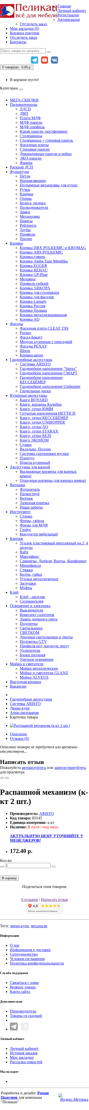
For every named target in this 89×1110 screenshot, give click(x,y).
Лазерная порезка (34, 503)
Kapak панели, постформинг (44, 131)
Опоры (26, 198)
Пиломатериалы (23, 104)
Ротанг (25, 333)
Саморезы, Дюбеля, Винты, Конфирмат (53, 561)
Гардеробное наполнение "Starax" (48, 368)
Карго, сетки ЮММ (36, 409)
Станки (26, 516)
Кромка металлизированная (43, 315)
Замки (25, 212)
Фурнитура (19, 172)
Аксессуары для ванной (30, 467)
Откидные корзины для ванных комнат (53, 480)
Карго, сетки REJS (35, 436)
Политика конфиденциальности (37, 963)
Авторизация (68, 19)
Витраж (26, 498)
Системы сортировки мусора (44, 453)
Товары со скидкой (26, 1016)
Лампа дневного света (38, 619)
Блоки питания (32, 655)
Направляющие (33, 180)
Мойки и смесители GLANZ (44, 673)
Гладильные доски (35, 391)
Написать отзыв (54, 899)
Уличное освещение (36, 659)
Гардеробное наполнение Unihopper (50, 386)
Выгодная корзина (25, 682)
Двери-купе (20, 708)
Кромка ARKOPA (35, 288)
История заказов (24, 1053)
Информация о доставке (30, 950)
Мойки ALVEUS (34, 677)
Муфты (26, 588)
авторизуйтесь (34, 767)
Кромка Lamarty (33, 301)
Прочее (26, 239)
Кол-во (6, 860)
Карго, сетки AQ (34, 427)
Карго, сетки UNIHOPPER (42, 422)
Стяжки (26, 570)
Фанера (26, 163)
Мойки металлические (39, 668)
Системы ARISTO (35, 364)
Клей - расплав (32, 597)
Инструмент (20, 512)
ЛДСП (25, 109)
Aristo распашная (24, 712)
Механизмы (30, 216)
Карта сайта (20, 991)
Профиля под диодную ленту (44, 646)
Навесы (26, 221)
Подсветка (29, 624)
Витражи (17, 485)
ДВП (24, 113)
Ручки (25, 189)
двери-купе (19, 926)
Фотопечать (30, 489)
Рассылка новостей (26, 1062)
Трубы (25, 230)
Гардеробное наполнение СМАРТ (48, 373)
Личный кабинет (24, 1048)
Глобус (25, 530)
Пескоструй (30, 494)
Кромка (16, 243)
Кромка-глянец (32, 257)
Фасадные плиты (34, 145)
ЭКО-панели (31, 158)
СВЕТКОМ (29, 632)
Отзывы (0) (19, 738)
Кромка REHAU (34, 270)
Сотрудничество (24, 954)
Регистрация (68, 15)
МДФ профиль (32, 127)
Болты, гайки (31, 574)
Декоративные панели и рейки (46, 154)
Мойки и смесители (27, 664)
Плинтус (27, 458)
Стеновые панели (35, 149)
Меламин (28, 279)
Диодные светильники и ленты (46, 637)
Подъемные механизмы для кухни (49, 185)
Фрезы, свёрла (32, 521)
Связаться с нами (24, 982)
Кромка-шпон (31, 355)
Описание (18, 734)
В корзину (9, 878)
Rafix (24, 552)
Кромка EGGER (33, 266)
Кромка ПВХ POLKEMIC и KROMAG (53, 248)
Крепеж (16, 538)
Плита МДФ (30, 118)
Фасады (16, 324)
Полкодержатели (34, 207)
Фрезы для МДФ (34, 525)
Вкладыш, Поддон (35, 449)
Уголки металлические (39, 579)
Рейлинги (28, 225)
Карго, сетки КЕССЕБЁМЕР (44, 418)
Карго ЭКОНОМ (34, 440)
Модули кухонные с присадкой (46, 342)
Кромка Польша (33, 310)
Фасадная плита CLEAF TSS (44, 328)
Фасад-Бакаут (31, 337)
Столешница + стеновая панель (46, 140)
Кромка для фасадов (37, 297)
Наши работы (31, 507)
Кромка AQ (30, 319)
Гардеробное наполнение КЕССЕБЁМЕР (41, 379)
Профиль (27, 234)
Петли (25, 176)
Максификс (29, 556)
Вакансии (18, 686)
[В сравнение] (7, 778)
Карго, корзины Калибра (41, 404)
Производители (23, 1011)
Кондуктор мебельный (39, 534)
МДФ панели (31, 122)
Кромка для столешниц (39, 292)
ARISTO (46, 813)
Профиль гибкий (34, 283)
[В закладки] (2, 778)
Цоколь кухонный (35, 462)
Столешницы (31, 136)
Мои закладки (22, 1057)
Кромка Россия (32, 306)
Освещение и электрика (30, 606)
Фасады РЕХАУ (33, 346)
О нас (15, 945)
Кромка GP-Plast (33, 274)
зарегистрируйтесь (70, 767)
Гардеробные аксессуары (31, 359)
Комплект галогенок (37, 615)
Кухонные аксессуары (28, 395)
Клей (14, 592)
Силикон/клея (31, 601)
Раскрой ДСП (21, 167)
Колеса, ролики (33, 203)
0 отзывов (29, 899)
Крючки (26, 194)
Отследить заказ (33, 24)
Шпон (25, 351)
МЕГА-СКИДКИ (24, 100)
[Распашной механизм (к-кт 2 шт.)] (40, 725)
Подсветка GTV (33, 641)
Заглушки (28, 583)
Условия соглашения (27, 959)
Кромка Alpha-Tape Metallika (44, 261)
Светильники (31, 628)
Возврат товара (23, 987)
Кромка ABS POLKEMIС (41, 252)
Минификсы (30, 565)
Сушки (26, 445)
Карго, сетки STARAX (39, 431)
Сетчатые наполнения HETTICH (47, 413)
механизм (39, 926)
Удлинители (30, 650)
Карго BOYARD (34, 400)
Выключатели (31, 610)
